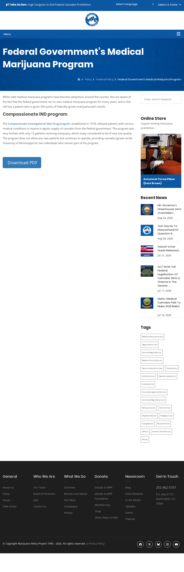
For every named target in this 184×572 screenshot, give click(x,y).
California (148, 376)
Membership (102, 505)
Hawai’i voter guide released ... (169, 248)
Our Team (39, 487)
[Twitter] (149, 544)
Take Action (10, 506)
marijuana (148, 408)
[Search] (176, 99)
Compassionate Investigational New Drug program (39, 123)
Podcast (130, 519)
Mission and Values (75, 493)
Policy (88, 79)
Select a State (168, 4)
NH (145, 439)
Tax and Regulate (151, 352)
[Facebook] (140, 544)
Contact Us (39, 506)
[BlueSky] (158, 544)
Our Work (69, 500)
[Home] (78, 79)
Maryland (163, 423)
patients (172, 368)
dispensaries (149, 415)
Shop (98, 511)
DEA (145, 431)
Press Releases (134, 493)
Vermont (164, 408)
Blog (128, 487)
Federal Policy (104, 79)
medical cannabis (152, 360)
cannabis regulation (153, 400)
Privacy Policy (97, 543)
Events (129, 512)
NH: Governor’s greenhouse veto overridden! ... (169, 209)
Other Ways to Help (106, 517)
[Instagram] (167, 544)
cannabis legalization (154, 392)
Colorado (148, 384)
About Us (8, 487)
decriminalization (152, 368)
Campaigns (70, 506)
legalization (149, 344)
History (68, 512)
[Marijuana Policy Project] (92, 25)
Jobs (35, 500)
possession (166, 415)
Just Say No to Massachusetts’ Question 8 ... (168, 229)
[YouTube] (176, 544)
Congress (147, 423)
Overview (69, 487)
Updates (130, 506)
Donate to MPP (103, 487)
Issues (6, 500)
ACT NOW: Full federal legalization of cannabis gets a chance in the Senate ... (169, 276)
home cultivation (161, 431)
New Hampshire (167, 376)
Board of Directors (44, 493)
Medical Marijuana (152, 336)
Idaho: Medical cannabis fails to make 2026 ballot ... (169, 304)
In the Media (133, 500)
